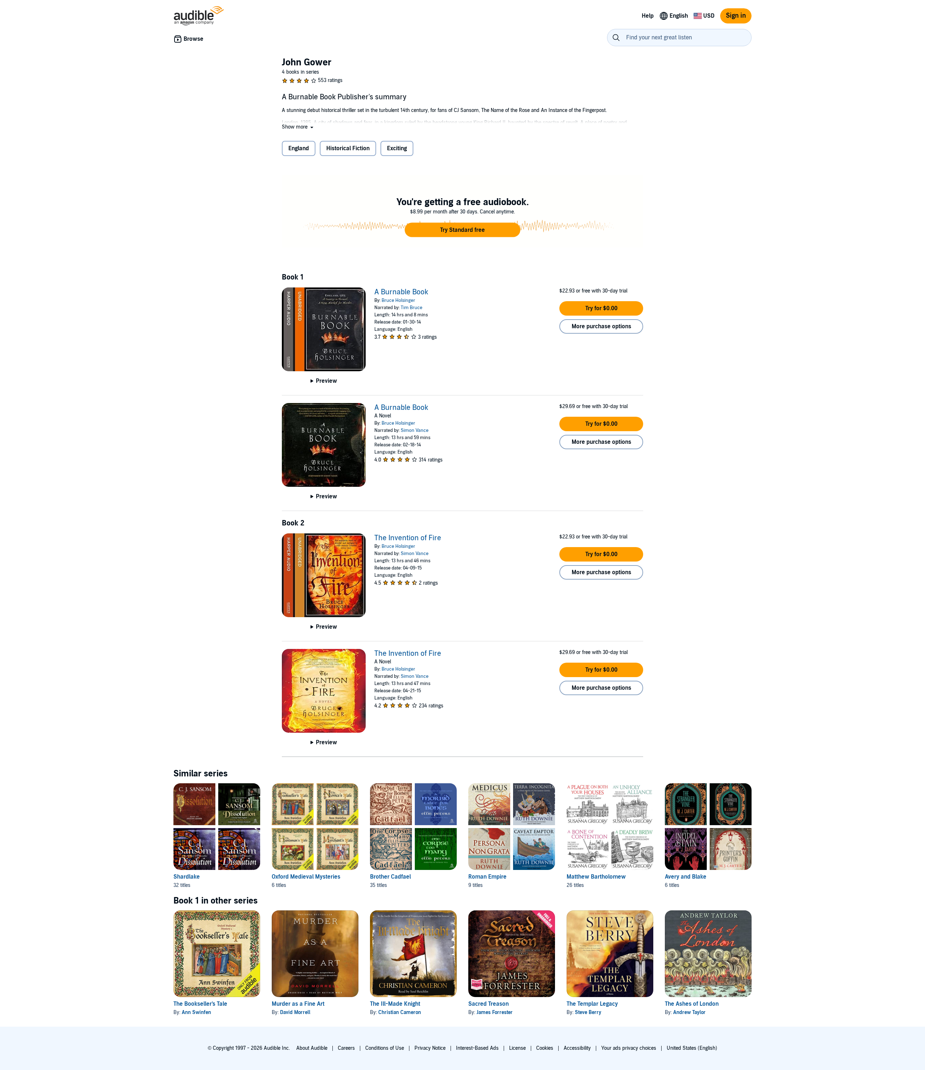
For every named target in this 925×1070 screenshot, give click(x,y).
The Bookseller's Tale (200, 1004)
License (517, 1048)
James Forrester (495, 1012)
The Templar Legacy (592, 1004)
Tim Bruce (411, 308)
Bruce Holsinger (398, 300)
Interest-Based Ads (477, 1048)
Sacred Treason (488, 1004)
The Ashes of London (692, 1004)
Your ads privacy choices (628, 1048)
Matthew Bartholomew (596, 876)
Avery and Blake (685, 876)
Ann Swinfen (196, 1012)
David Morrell (295, 1012)
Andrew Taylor (689, 1012)
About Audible (311, 1048)
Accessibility (577, 1048)
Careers (346, 1048)
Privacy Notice (430, 1048)
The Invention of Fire (407, 538)
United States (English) (692, 1048)
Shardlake (186, 876)
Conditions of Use (384, 1048)
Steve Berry (588, 1012)
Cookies (544, 1048)
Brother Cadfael (390, 876)
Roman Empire (487, 876)
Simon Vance (415, 430)
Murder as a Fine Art (298, 1004)
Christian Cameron (399, 1012)
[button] (298, 127)
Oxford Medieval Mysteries (306, 876)
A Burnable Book (401, 292)
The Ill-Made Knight (395, 1004)
